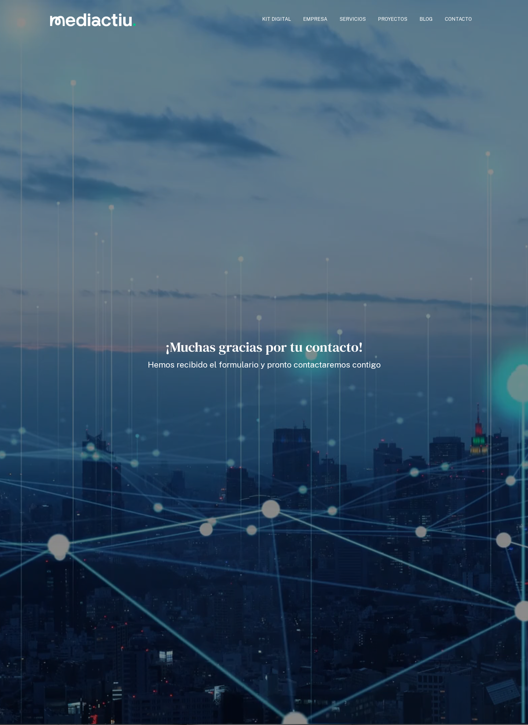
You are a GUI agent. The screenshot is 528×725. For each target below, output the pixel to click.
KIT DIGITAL (276, 19)
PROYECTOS (392, 19)
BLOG (426, 19)
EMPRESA (315, 19)
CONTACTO (458, 19)
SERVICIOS (352, 19)
